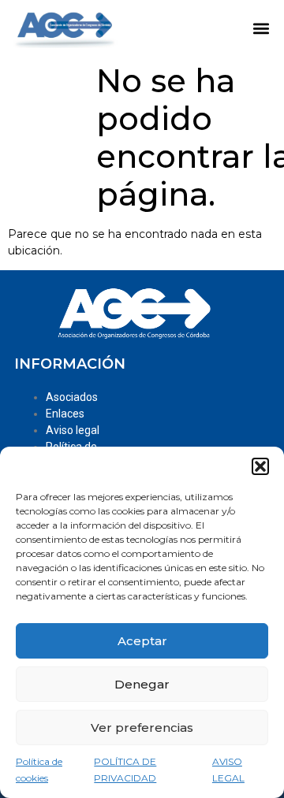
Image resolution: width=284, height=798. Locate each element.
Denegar (142, 684)
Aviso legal (72, 430)
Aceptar (142, 640)
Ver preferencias (142, 727)
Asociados (72, 397)
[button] (260, 466)
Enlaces (65, 413)
